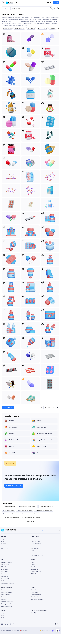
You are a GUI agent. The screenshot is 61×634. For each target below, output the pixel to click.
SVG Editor (4, 567)
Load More (30, 521)
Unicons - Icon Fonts (36, 553)
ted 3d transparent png (47, 506)
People (39, 420)
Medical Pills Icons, (20, 25)
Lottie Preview (5, 580)
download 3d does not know (30, 514)
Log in (49, 2)
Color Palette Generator (7, 583)
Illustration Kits (35, 548)
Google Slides (34, 569)
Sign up (56, 2)
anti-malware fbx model (25, 510)
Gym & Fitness (13, 452)
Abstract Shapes (41, 427)
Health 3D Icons (31, 28)
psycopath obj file (9, 510)
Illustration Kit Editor (6, 562)
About (2, 541)
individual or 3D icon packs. (38, 21)
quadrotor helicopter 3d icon (44, 510)
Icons (32, 550)
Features (3, 543)
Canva (33, 564)
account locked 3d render (11, 514)
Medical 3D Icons (7, 28)
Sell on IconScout (5, 546)
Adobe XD (33, 574)
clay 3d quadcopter (10, 506)
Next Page (6, 407)
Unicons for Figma (36, 571)
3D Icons (33, 539)
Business (11, 420)
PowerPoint (34, 567)
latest (14, 23)
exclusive (6, 23)
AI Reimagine (4, 574)
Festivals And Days (14, 440)
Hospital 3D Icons (53, 28)
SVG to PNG (4, 571)
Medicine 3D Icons (42, 28)
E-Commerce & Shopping (44, 433)
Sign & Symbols (41, 446)
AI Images (33, 546)
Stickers (39, 452)
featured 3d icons (23, 23)
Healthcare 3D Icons (19, 28)
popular (11, 23)
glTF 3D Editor (5, 564)
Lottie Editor (4, 569)
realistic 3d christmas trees (12, 517)
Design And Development (44, 440)
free (13, 17)
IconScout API (4, 576)
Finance (11, 433)
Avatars (11, 446)
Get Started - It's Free (13, 486)
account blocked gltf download (32, 517)
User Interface (13, 427)
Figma (32, 562)
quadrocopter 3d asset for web (28, 506)
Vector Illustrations (36, 543)
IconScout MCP (5, 578)
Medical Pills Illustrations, (8, 25)
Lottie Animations (35, 541)
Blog (2, 539)
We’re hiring (4, 548)
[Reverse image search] (51, 8)
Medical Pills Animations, (51, 23)
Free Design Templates (37, 555)
